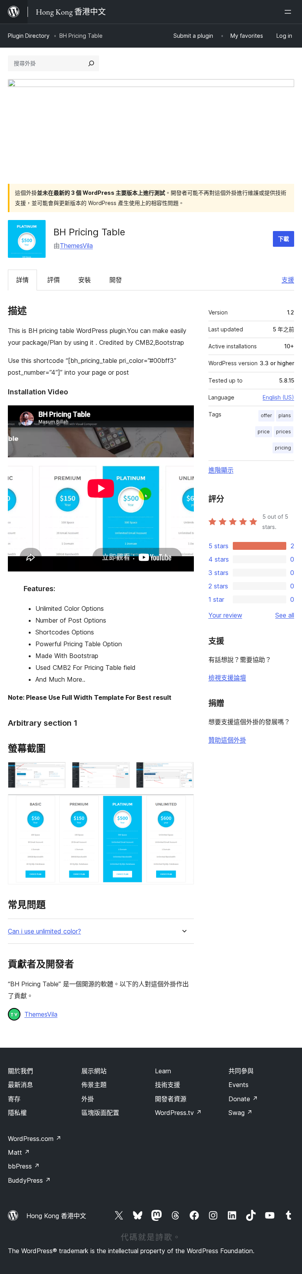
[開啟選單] (289, 12)
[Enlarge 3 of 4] (183, 773)
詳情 (22, 280)
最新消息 (20, 1085)
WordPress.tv (178, 1113)
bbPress (24, 1166)
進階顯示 (221, 470)
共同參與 (241, 1071)
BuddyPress (29, 1180)
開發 (115, 280)
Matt (19, 1152)
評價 (53, 280)
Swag (240, 1113)
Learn (163, 1071)
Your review (225, 615)
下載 (283, 238)
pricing (283, 448)
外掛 (87, 1099)
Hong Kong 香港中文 (56, 1216)
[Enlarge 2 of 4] (119, 773)
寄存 (14, 1099)
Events (238, 1085)
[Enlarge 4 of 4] (183, 805)
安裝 (84, 280)
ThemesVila (76, 246)
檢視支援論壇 (227, 678)
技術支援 (167, 1085)
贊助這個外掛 (227, 740)
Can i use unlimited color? (44, 931)
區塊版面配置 (100, 1113)
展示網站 (94, 1071)
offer (266, 415)
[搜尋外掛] (91, 63)
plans (284, 415)
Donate (243, 1099)
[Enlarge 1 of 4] (55, 773)
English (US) (278, 397)
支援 (288, 280)
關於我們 (20, 1071)
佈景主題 (94, 1085)
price (264, 432)
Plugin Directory (29, 35)
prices (283, 432)
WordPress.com (34, 1139)
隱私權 (17, 1113)
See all (284, 615)
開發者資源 (170, 1099)
